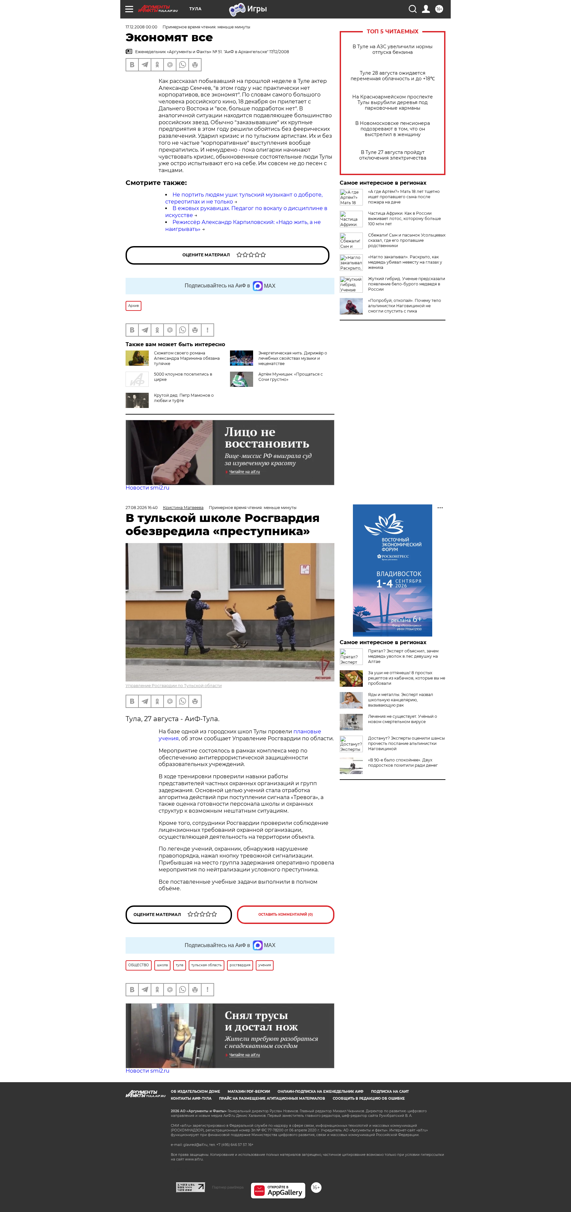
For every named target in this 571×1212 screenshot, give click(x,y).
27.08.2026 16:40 (142, 507)
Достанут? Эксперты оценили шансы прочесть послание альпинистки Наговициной (406, 743)
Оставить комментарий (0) (285, 914)
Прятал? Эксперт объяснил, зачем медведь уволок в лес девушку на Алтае (403, 656)
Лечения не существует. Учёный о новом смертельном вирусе (402, 719)
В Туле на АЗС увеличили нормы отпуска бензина (393, 49)
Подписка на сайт (390, 1091)
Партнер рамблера (228, 1187)
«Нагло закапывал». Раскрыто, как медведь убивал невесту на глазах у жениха (405, 262)
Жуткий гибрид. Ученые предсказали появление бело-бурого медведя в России (406, 284)
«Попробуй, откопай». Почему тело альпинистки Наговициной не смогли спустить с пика (404, 305)
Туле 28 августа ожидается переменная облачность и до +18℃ (393, 76)
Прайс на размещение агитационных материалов (272, 1098)
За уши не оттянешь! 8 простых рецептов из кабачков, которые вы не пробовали (406, 678)
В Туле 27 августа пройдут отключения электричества (392, 155)
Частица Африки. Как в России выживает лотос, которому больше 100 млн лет (404, 218)
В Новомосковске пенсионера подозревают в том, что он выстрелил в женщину (392, 129)
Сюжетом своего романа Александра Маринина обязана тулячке (187, 358)
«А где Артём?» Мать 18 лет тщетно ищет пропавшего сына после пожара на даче (404, 196)
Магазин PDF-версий (249, 1091)
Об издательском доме (195, 1091)
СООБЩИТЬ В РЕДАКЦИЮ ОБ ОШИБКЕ (369, 1098)
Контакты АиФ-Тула (191, 1098)
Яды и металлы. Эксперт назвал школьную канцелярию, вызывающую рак (400, 700)
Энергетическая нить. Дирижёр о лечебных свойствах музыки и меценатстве (292, 358)
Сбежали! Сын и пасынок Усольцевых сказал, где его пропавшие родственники (406, 240)
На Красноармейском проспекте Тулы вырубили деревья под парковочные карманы (392, 102)
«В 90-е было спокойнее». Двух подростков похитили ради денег (403, 762)
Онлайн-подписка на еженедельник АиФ (320, 1091)
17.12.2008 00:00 (141, 26)
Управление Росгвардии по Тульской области (174, 685)
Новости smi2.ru (148, 488)
